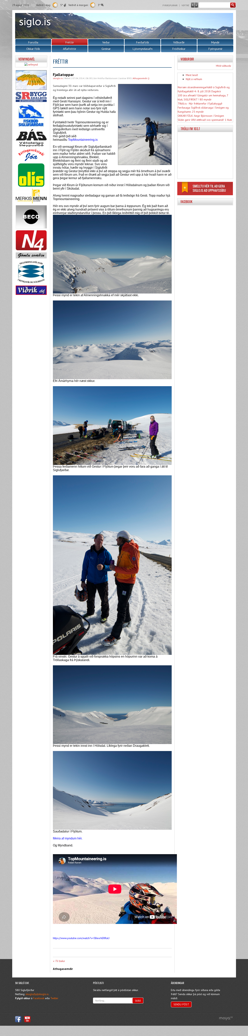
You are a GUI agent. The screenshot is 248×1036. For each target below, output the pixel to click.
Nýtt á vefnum (194, 79)
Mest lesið (192, 75)
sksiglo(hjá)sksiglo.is (37, 994)
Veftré (185, 5)
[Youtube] (27, 1019)
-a (196, 5)
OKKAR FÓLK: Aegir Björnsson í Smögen (201, 115)
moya (226, 1018)
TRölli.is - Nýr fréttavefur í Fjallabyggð (200, 103)
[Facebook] (18, 1019)
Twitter (54, 998)
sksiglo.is (58, 78)
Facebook (38, 998)
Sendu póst (181, 1004)
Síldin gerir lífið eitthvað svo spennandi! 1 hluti (205, 120)
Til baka (60, 961)
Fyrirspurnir (170, 5)
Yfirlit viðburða (223, 65)
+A (192, 5)
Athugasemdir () (141, 78)
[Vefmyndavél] (31, 64)
